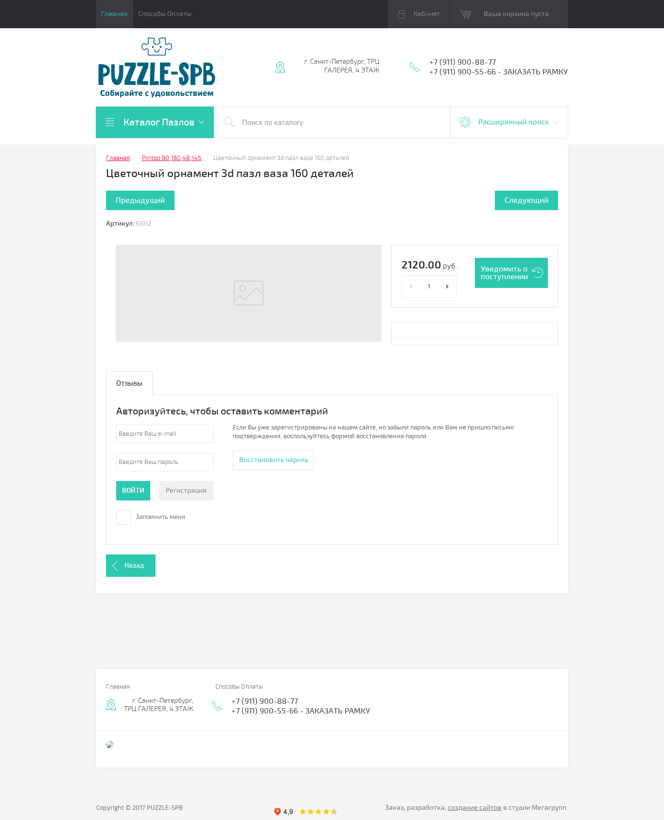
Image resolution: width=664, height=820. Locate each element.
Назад (134, 565)
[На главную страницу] (157, 68)
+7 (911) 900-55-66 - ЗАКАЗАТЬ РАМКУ (498, 72)
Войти (133, 490)
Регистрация (186, 490)
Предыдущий (140, 200)
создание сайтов (475, 807)
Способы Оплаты (165, 14)
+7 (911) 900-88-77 (462, 62)
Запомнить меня (159, 517)
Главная (114, 14)
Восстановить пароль (273, 460)
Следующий (526, 200)
